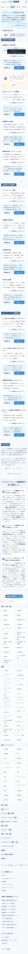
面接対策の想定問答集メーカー (10, 915)
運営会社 (4, 890)
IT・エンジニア (5, 838)
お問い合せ (4, 943)
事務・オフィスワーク (7, 745)
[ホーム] (2, 865)
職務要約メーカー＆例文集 (9, 909)
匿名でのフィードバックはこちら (14, 468)
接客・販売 (4, 805)
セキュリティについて (7, 887)
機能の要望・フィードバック (9, 940)
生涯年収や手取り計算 (7, 921)
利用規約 (4, 881)
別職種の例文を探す (8, 30)
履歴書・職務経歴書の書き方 (9, 900)
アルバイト (21, 35)
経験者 (6, 35)
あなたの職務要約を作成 (18, 25)
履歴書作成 (7, 67)
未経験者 (13, 35)
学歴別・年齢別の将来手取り (9, 924)
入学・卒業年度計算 (7, 918)
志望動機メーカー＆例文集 (9, 906)
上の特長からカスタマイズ (17, 56)
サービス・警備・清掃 (7, 813)
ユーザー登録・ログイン (8, 878)
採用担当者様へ (4, 1)
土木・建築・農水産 (7, 854)
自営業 (3, 858)
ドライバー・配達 (6, 830)
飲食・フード (5, 809)
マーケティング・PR (7, 846)
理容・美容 (4, 825)
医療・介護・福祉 (6, 606)
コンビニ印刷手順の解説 (8, 927)
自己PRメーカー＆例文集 (8, 903)
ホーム (5, 875)
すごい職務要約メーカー (11, 865)
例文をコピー (20, 67)
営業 (2, 666)
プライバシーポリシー (7, 884)
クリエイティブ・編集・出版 (9, 842)
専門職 (3, 850)
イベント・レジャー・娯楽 (9, 817)
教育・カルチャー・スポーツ (9, 821)
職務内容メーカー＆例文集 (9, 912)
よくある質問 (5, 937)
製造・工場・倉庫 (6, 834)
